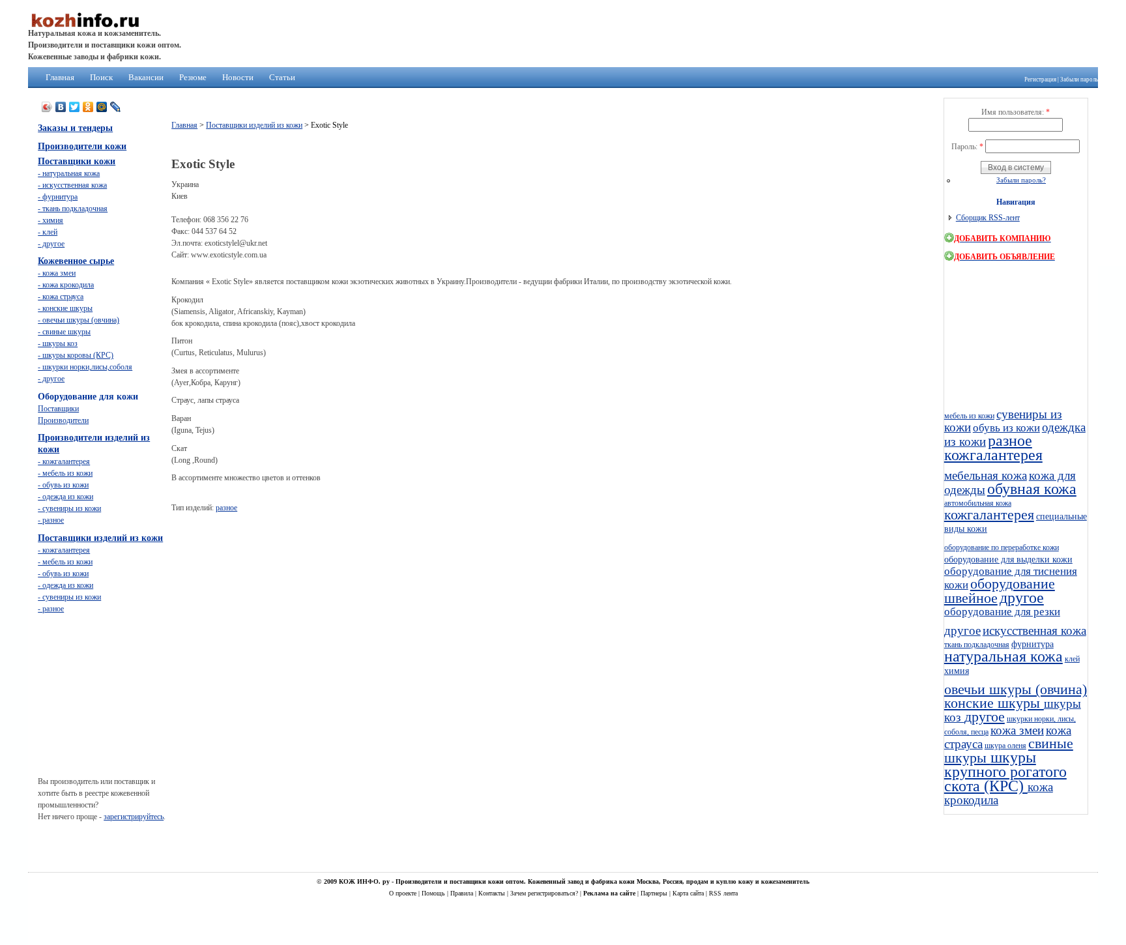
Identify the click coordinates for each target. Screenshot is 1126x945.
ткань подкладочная (976, 644)
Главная (60, 77)
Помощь (434, 893)
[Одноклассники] (88, 106)
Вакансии (146, 77)
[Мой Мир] (102, 106)
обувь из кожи (1006, 428)
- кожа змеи (57, 273)
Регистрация (1040, 79)
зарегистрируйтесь (134, 816)
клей (1072, 658)
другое (1022, 597)
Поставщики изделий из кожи (254, 125)
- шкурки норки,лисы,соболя (85, 366)
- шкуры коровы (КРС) (75, 355)
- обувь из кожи (63, 484)
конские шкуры (994, 703)
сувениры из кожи (1003, 420)
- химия (50, 220)
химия (956, 670)
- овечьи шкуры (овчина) (78, 320)
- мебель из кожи (65, 473)
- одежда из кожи (65, 496)
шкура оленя (1005, 745)
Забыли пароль (1079, 79)
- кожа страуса (60, 296)
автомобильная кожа (977, 503)
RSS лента (723, 893)
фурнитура (1032, 644)
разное (226, 507)
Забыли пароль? (1021, 180)
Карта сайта (689, 893)
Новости (237, 77)
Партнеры (655, 893)
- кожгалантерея (64, 461)
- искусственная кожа (72, 185)
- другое (51, 243)
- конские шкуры (65, 308)
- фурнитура (58, 196)
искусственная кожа (1034, 630)
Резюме (193, 77)
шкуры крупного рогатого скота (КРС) (1005, 771)
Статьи (282, 77)
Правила (462, 893)
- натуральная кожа (69, 173)
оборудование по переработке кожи (1001, 547)
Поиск (101, 77)
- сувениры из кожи (69, 508)
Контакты (492, 893)
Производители (63, 420)
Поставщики (58, 408)
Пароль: (967, 146)
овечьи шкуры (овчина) (1015, 689)
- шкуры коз (58, 343)
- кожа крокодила (66, 284)
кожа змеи (1017, 730)
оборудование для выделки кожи (1008, 559)
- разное (51, 520)
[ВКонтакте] (61, 106)
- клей (47, 232)
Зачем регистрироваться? (545, 893)
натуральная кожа (1003, 656)
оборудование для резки (1002, 611)
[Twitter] (74, 106)
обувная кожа (1031, 488)
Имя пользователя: (1015, 112)
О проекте (403, 893)
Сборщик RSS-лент (988, 217)
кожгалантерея (993, 454)
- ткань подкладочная (73, 208)
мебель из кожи (969, 415)
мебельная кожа (985, 475)
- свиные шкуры (64, 331)
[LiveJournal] (116, 106)
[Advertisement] (408, 552)
